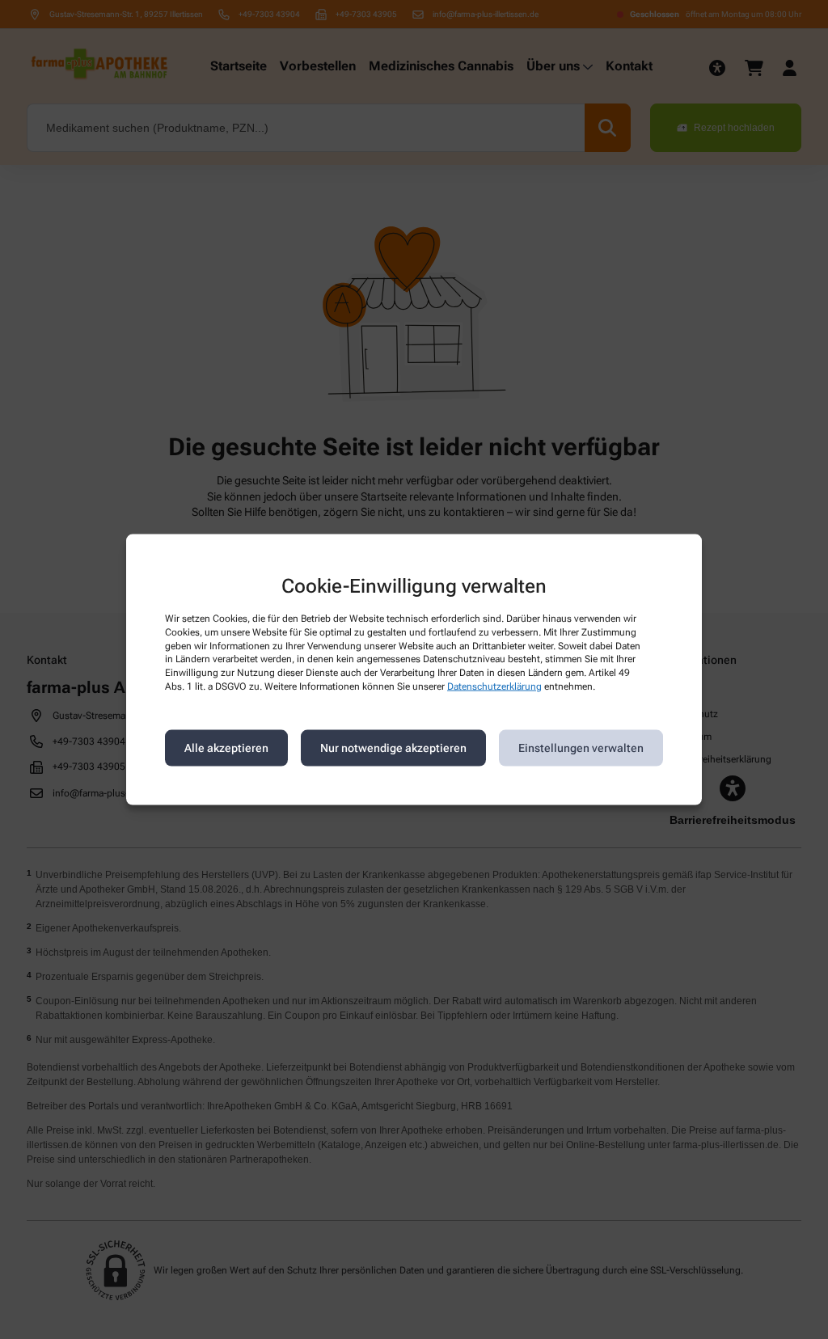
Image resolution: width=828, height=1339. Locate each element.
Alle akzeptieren (226, 747)
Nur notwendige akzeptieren (393, 747)
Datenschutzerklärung (494, 686)
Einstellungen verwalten (581, 747)
